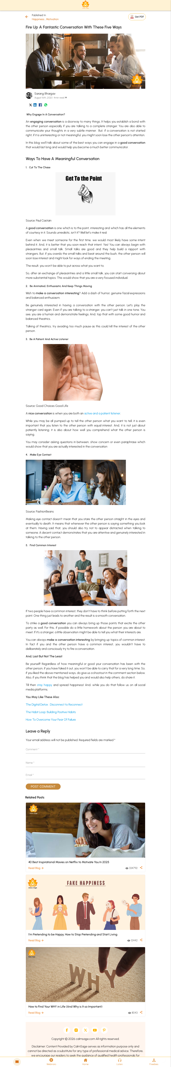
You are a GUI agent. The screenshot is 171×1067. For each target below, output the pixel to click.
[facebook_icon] (40, 105)
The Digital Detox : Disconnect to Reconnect (54, 704)
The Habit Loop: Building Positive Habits (51, 712)
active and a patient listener (102, 413)
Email (30, 775)
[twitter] (85, 1030)
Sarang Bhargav (44, 93)
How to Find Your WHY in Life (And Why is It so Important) (65, 1006)
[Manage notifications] (163, 1059)
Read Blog (36, 868)
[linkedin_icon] (35, 105)
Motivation (52, 19)
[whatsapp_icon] (45, 105)
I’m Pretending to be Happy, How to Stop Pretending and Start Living (72, 934)
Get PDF (139, 16)
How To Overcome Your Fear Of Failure (51, 719)
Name (30, 762)
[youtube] (94, 1030)
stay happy (44, 685)
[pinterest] (104, 1030)
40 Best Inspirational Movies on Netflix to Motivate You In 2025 (68, 862)
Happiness (38, 19)
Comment (32, 749)
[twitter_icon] (30, 105)
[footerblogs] (17, 1062)
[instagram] (76, 1030)
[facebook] (66, 1030)
